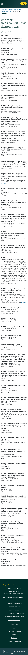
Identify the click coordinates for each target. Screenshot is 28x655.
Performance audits (14, 606)
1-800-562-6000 (14, 591)
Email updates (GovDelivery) (14, 641)
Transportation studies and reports (14, 613)
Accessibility (14, 624)
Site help (14, 634)
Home (2, 9)
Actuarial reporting (14, 610)
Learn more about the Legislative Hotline (14, 597)
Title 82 (11, 11)
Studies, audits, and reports (14, 603)
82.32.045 (23, 302)
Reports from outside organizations (14, 616)
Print (4, 14)
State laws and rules (10, 9)
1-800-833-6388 (20, 593)
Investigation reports (14, 620)
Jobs (14, 628)
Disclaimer (17, 651)
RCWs (19, 9)
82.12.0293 (4, 183)
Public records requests (14, 631)
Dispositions (4, 11)
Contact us (14, 638)
